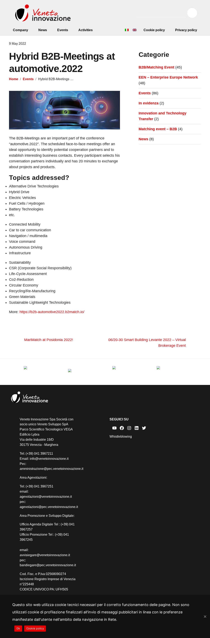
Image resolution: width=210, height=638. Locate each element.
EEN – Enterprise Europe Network (168, 77)
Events (62, 30)
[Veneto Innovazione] (43, 13)
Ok (18, 628)
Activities (85, 30)
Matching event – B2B (158, 129)
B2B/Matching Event (156, 67)
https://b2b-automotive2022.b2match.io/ (51, 312)
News (42, 30)
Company (20, 30)
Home (13, 79)
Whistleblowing (121, 436)
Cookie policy (154, 30)
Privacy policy (186, 30)
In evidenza (149, 103)
